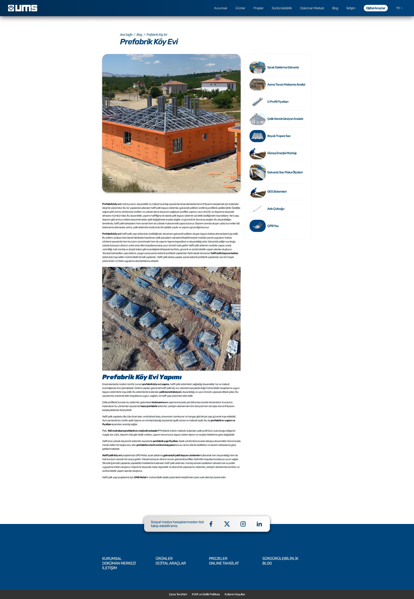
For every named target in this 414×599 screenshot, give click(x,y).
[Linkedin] (259, 524)
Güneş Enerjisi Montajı (281, 153)
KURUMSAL (112, 558)
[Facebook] (211, 524)
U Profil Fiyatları (277, 101)
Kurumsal (220, 8)
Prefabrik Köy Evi (156, 34)
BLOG (267, 563)
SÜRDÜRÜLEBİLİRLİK (280, 558)
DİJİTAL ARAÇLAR (171, 563)
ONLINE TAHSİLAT (224, 563)
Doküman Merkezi (312, 8)
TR (398, 8)
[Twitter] (227, 524)
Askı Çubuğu (275, 209)
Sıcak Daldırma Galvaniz (283, 67)
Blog (335, 8)
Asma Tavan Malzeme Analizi (286, 84)
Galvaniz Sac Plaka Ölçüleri (285, 172)
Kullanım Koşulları (235, 594)
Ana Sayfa (126, 34)
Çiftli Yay (273, 226)
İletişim (350, 8)
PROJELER (218, 558)
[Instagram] (243, 524)
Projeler (258, 8)
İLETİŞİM (109, 568)
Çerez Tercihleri (178, 594)
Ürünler (240, 8)
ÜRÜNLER (164, 558)
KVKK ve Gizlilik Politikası (206, 594)
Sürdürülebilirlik (282, 8)
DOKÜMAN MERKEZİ (119, 563)
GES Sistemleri (277, 191)
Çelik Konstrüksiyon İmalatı (285, 119)
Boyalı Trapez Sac (279, 136)
